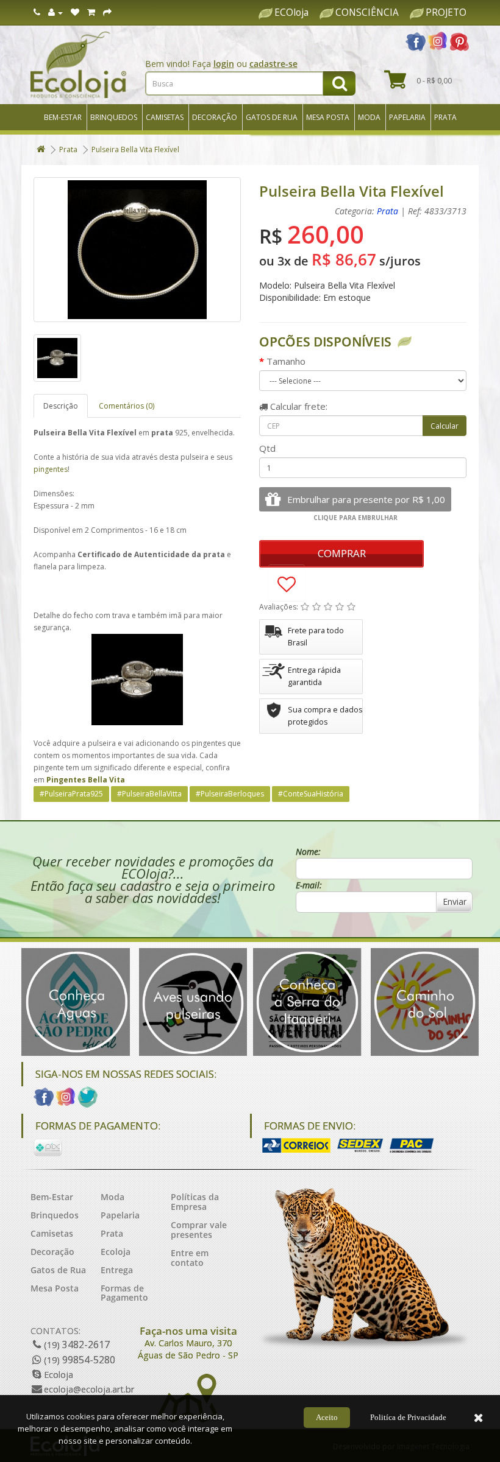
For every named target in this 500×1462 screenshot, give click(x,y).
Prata (445, 117)
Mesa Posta (327, 117)
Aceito (327, 1417)
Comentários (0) (126, 406)
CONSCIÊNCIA (367, 13)
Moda (369, 117)
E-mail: (309, 885)
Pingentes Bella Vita (85, 780)
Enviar (454, 901)
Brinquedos (113, 117)
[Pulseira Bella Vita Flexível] (137, 249)
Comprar (342, 553)
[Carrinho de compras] (91, 12)
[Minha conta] (55, 12)
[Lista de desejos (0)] (75, 12)
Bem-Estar (63, 117)
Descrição (60, 406)
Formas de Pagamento (124, 1293)
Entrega (117, 1270)
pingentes (51, 469)
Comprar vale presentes (199, 1229)
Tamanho (285, 361)
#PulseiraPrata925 (71, 794)
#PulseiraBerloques (230, 794)
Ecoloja (115, 1251)
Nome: (308, 851)
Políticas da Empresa (195, 1201)
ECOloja (291, 13)
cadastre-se (273, 63)
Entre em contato (190, 1257)
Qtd (267, 448)
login (223, 63)
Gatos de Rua (272, 117)
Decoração (214, 117)
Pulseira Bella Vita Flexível (135, 149)
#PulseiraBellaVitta (149, 794)
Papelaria (407, 117)
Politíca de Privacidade (408, 1417)
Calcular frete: (297, 406)
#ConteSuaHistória (310, 794)
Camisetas (165, 117)
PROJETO (446, 13)
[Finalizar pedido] (107, 12)
